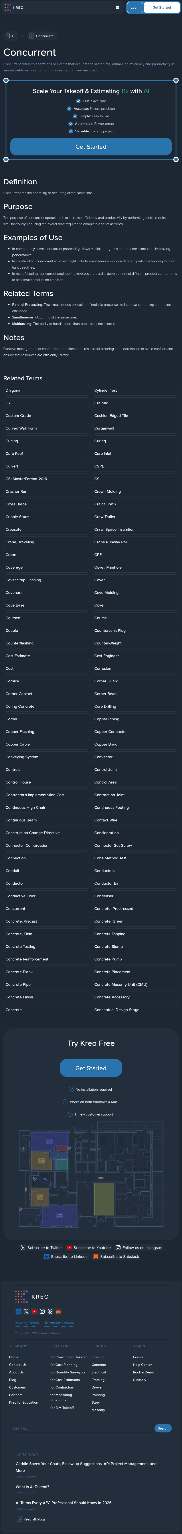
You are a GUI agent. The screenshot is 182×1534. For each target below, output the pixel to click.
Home (13, 1357)
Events (138, 1357)
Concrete (99, 1364)
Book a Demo (143, 1372)
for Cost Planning (63, 1364)
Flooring (98, 1357)
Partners (15, 1394)
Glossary (139, 1379)
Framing (98, 1379)
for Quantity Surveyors (67, 1372)
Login (135, 7)
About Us (16, 1372)
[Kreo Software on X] (26, 1311)
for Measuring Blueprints (61, 1397)
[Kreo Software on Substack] (58, 1311)
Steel (96, 1402)
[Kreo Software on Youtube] (34, 1311)
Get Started (162, 7)
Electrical (99, 1372)
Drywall (97, 1387)
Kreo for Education (23, 1402)
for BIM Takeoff (62, 1407)
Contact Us (17, 1364)
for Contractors (62, 1387)
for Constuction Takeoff (68, 1357)
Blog (12, 1379)
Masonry (98, 1409)
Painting (98, 1394)
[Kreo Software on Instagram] (42, 1311)
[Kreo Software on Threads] (50, 1311)
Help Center (142, 1364)
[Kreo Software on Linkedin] (18, 1311)
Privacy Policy (27, 1323)
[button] (117, 7)
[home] (13, 7)
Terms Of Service (59, 1323)
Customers (17, 1387)
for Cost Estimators (65, 1379)
